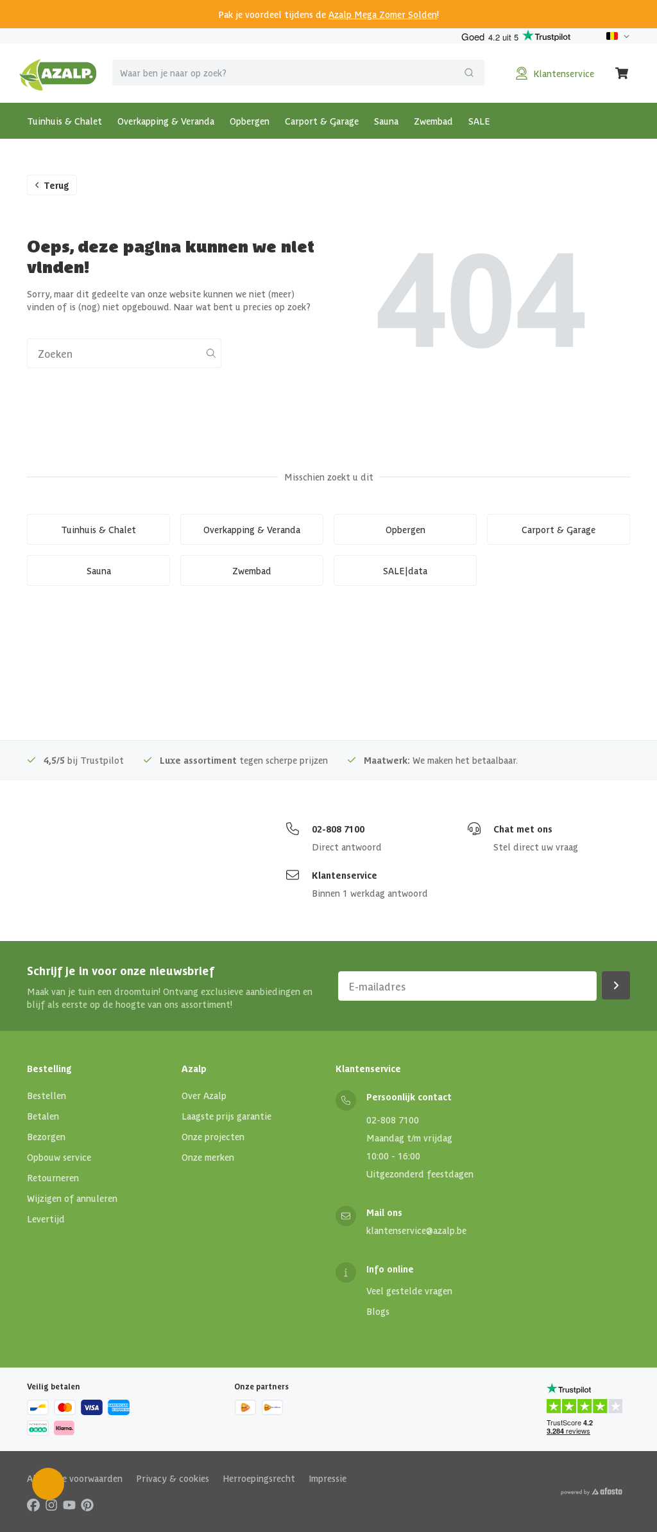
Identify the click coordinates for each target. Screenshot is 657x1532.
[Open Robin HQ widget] (48, 1484)
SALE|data (405, 570)
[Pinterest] (87, 1504)
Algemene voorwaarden (75, 1478)
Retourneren (53, 1177)
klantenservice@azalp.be (416, 1230)
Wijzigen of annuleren (72, 1198)
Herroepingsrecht (259, 1478)
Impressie (327, 1478)
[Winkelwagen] (622, 73)
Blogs (377, 1311)
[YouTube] (69, 1504)
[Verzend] (469, 72)
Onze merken (208, 1157)
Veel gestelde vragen (409, 1290)
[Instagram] (51, 1504)
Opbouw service (59, 1157)
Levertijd (46, 1218)
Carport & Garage (322, 121)
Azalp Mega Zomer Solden (382, 14)
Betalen (43, 1116)
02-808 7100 (338, 828)
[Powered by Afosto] (591, 1491)
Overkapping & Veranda (165, 121)
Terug (56, 185)
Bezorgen (46, 1136)
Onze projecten (213, 1136)
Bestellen (46, 1095)
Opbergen (249, 121)
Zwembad (433, 121)
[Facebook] (33, 1504)
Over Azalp (204, 1095)
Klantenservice (344, 875)
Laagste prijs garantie (226, 1116)
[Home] (58, 73)
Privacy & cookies (172, 1478)
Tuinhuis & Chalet (64, 121)
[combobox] (298, 72)
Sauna (386, 121)
